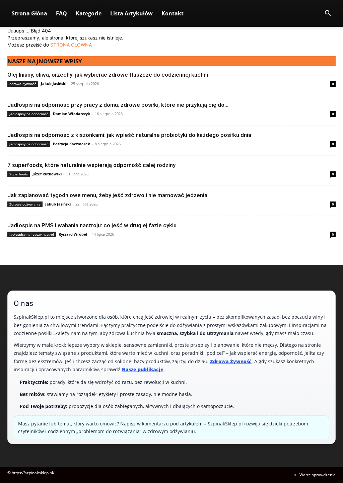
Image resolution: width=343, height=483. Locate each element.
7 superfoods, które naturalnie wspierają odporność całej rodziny (91, 165)
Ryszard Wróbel (73, 234)
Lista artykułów (131, 13)
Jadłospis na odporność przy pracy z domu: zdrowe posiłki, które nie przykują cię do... (117, 104)
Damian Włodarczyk (71, 113)
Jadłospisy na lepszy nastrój (31, 234)
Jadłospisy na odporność (28, 113)
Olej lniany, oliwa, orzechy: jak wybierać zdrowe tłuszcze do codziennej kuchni (107, 74)
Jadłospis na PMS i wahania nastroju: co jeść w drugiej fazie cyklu (92, 225)
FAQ (61, 13)
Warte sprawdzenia (317, 475)
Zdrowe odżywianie (25, 204)
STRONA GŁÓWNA (71, 45)
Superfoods (18, 174)
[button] (328, 14)
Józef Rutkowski (47, 173)
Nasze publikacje (142, 369)
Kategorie (88, 13)
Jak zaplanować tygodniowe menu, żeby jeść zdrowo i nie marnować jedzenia (107, 195)
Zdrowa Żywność (22, 83)
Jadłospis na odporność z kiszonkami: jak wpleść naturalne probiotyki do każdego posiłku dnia (129, 135)
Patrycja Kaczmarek (71, 143)
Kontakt (172, 13)
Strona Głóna (29, 13)
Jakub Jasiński (53, 83)
